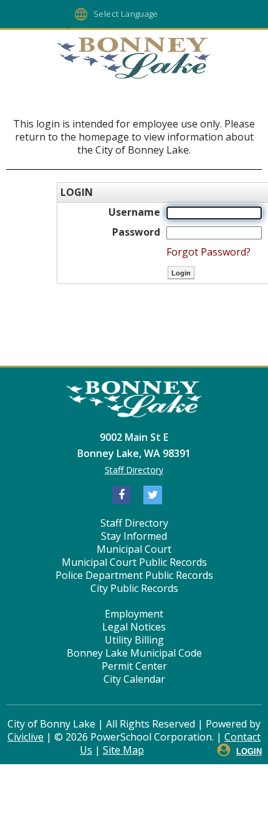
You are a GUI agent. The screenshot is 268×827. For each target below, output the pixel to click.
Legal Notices (134, 627)
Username (134, 212)
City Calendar (134, 679)
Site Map (123, 750)
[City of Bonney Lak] (134, 401)
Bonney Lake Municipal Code (134, 653)
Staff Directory (134, 470)
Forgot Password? (208, 252)
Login (249, 751)
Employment (134, 614)
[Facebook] (121, 495)
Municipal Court (134, 549)
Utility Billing (134, 640)
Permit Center (134, 666)
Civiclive (25, 737)
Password (136, 232)
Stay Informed (134, 536)
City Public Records (134, 588)
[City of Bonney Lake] (134, 59)
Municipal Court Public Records (134, 562)
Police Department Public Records (134, 575)
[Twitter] (152, 495)
